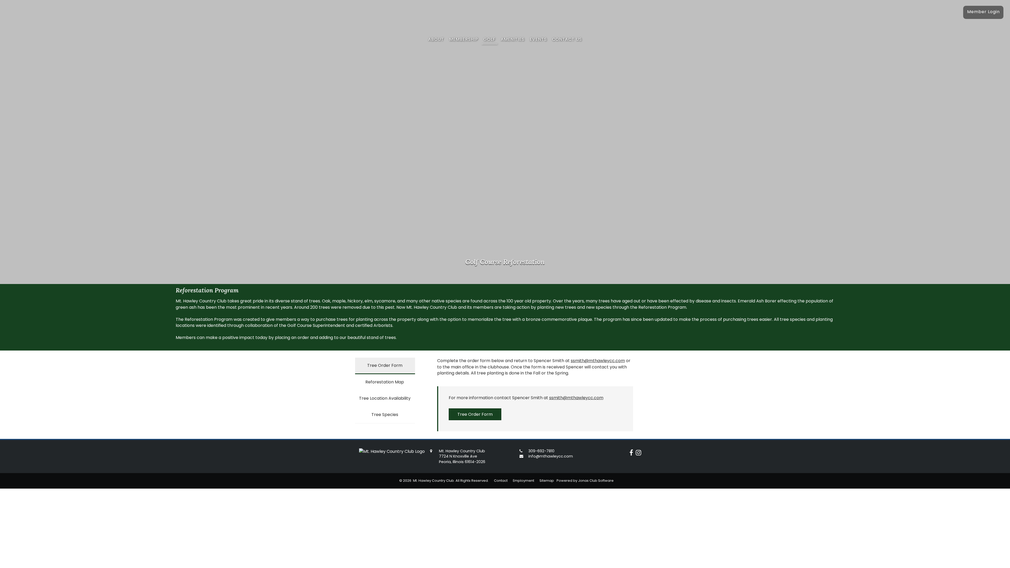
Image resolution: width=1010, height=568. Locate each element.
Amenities (512, 39)
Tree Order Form (475, 414)
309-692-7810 (541, 451)
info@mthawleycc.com (550, 456)
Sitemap (546, 480)
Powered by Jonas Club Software (585, 480)
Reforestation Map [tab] (384, 382)
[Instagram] (637, 452)
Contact (501, 480)
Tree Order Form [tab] (384, 365)
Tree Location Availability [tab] (385, 398)
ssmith (556, 398)
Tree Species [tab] (384, 415)
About (436, 39)
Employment (523, 480)
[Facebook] (630, 452)
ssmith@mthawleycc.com (598, 361)
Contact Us (567, 39)
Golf (489, 39)
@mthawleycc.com (583, 398)
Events (538, 39)
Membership (463, 39)
